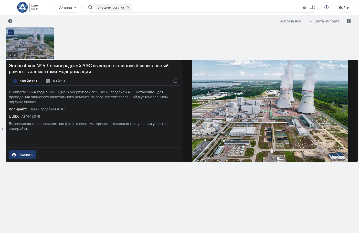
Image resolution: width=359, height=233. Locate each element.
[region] (197, 7)
